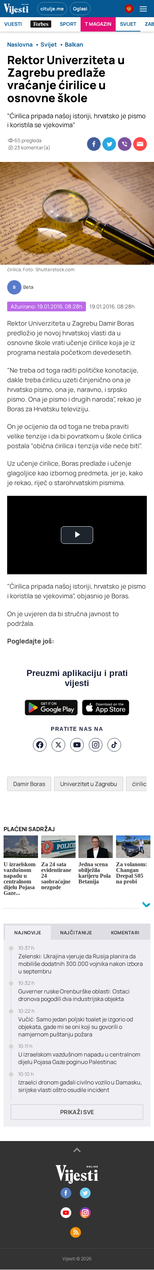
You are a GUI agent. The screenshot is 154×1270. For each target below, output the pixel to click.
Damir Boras (29, 784)
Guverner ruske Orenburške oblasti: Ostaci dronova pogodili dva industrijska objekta (74, 995)
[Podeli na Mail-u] (140, 144)
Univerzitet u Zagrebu (88, 784)
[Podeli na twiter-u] (109, 144)
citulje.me (52, 8)
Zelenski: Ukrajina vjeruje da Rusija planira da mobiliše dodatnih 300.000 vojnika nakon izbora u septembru (80, 964)
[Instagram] (95, 745)
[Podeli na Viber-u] (124, 144)
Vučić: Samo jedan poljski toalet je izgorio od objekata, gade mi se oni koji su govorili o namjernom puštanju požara (75, 1027)
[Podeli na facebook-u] (94, 144)
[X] (58, 745)
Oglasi (80, 8)
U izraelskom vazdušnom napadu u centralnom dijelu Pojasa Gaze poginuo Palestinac (79, 1058)
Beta (28, 287)
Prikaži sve (77, 1112)
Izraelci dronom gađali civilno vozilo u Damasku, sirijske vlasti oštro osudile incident (80, 1086)
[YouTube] (77, 745)
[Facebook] (40, 745)
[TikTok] (114, 745)
